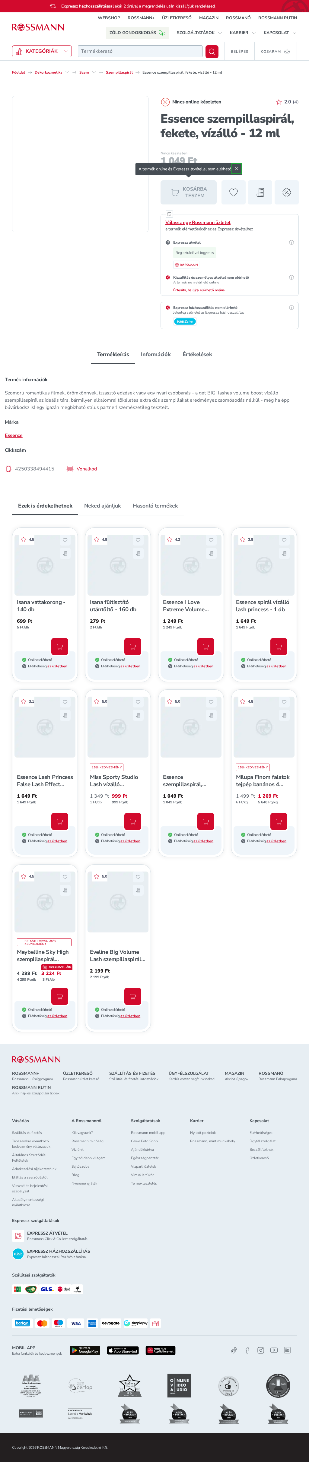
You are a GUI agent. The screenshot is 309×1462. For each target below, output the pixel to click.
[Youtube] (274, 1350)
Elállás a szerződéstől (30, 1177)
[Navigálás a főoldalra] (38, 27)
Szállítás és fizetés (27, 1132)
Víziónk (78, 1149)
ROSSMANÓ (238, 18)
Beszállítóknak (261, 1149)
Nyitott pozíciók (203, 1132)
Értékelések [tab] (197, 354)
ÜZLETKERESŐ (177, 18)
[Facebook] (247, 1350)
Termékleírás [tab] (113, 354)
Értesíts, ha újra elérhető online (199, 290)
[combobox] (140, 51)
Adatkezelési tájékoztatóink (34, 1168)
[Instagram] (260, 1350)
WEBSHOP (109, 18)
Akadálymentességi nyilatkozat (28, 1202)
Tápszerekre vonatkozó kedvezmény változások (31, 1144)
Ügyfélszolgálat (263, 1141)
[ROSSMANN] (36, 1059)
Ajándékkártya (142, 1149)
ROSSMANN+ (141, 18)
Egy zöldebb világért (88, 1158)
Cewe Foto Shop (144, 1141)
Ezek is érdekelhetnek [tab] (45, 505)
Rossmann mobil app (148, 1132)
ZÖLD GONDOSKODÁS (133, 33)
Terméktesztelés (144, 1183)
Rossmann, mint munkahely (212, 1141)
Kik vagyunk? (82, 1132)
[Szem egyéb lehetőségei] (93, 72)
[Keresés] (211, 51)
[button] (199, 33)
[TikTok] (234, 1350)
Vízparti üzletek (143, 1166)
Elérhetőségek (261, 1132)
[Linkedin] (287, 1350)
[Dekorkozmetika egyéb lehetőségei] (67, 72)
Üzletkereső (259, 1158)
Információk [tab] (155, 354)
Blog (75, 1174)
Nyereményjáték (84, 1183)
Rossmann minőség (88, 1141)
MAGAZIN (208, 18)
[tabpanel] (154, 424)
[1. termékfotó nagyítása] (80, 164)
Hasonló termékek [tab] (155, 505)
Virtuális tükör (142, 1174)
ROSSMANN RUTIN (277, 18)
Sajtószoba (80, 1166)
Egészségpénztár (144, 1158)
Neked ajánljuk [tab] (102, 505)
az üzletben (57, 666)
